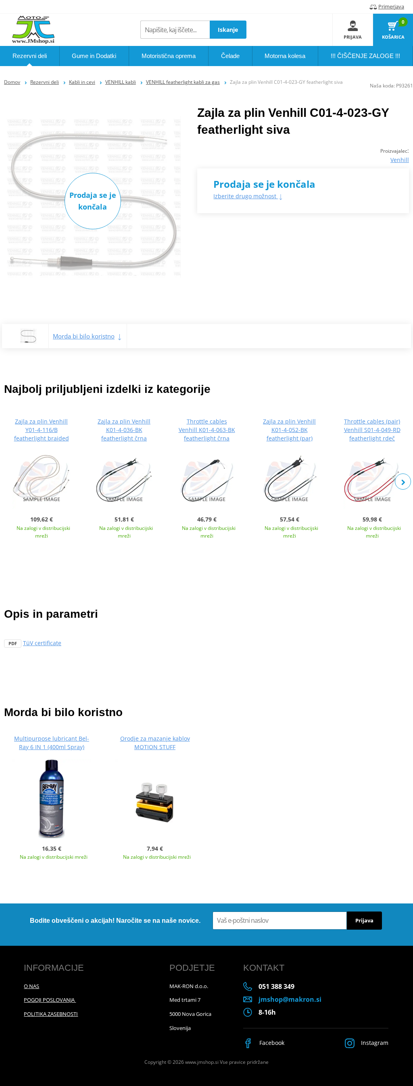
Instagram (373, 1043)
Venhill (399, 160)
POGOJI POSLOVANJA (50, 999)
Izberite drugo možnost (245, 196)
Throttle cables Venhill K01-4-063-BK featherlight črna (207, 429)
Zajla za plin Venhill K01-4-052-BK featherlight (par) (289, 429)
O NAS (31, 986)
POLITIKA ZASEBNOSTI (51, 1013)
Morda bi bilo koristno (84, 336)
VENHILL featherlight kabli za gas (183, 82)
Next (403, 481)
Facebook (271, 1043)
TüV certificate (42, 643)
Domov (12, 82)
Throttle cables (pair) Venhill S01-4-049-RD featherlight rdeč (372, 429)
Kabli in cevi (82, 82)
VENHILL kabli (120, 82)
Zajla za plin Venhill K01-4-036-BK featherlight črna (124, 429)
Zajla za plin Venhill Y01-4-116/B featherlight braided (41, 429)
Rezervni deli (44, 82)
